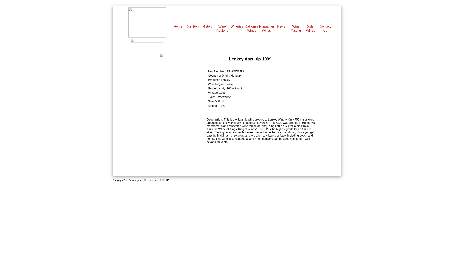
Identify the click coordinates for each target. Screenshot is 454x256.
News (281, 26)
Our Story (193, 26)
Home (178, 26)
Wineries (237, 26)
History (207, 26)
